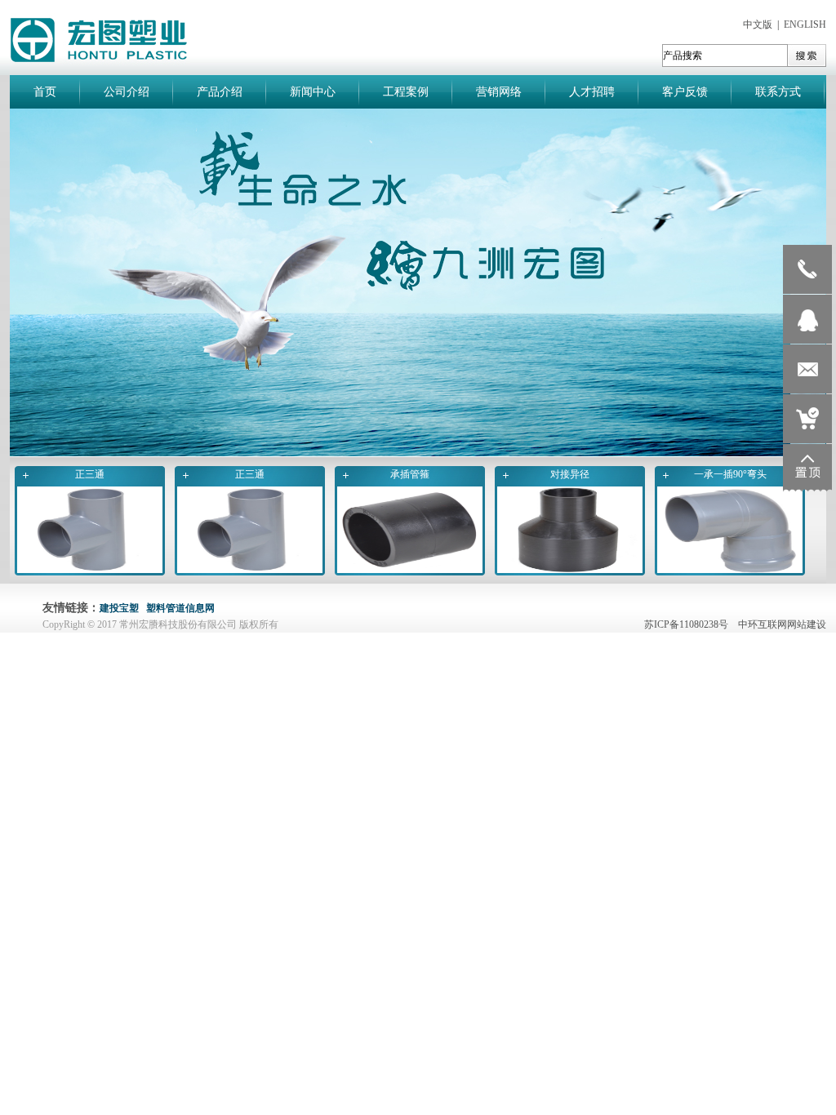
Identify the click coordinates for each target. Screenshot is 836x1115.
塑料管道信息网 (180, 608)
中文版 (757, 24)
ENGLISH (805, 24)
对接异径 (569, 474)
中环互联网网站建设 (782, 624)
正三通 (89, 474)
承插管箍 (409, 474)
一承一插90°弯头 (730, 474)
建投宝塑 (119, 608)
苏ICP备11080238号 (690, 624)
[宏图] (418, 453)
